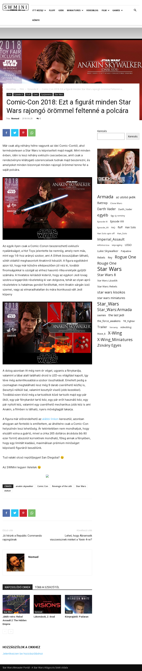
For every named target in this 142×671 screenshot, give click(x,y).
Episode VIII (117, 221)
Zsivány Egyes (109, 345)
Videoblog (92, 10)
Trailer (102, 327)
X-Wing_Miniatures (115, 339)
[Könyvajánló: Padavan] (78, 604)
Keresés (102, 131)
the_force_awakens (109, 321)
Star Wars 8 (106, 275)
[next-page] (11, 631)
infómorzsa (103, 245)
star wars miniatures (111, 298)
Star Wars (59, 94)
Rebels (101, 257)
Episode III (33, 89)
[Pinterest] (23, 132)
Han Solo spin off (106, 233)
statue (7, 490)
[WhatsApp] (32, 132)
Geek (61, 10)
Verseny (114, 327)
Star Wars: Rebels (107, 286)
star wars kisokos (111, 292)
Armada (105, 197)
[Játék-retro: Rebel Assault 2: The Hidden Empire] (16, 604)
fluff (120, 227)
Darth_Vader (125, 209)
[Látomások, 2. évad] (47, 604)
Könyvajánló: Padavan (76, 616)
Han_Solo (122, 233)
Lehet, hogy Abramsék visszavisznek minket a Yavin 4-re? (71, 537)
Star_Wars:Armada (114, 309)
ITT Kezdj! (37, 10)
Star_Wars (108, 304)
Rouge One (106, 263)
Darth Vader (106, 209)
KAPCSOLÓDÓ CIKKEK (17, 587)
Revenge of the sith (62, 486)
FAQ (113, 227)
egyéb (102, 215)
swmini (101, 315)
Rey (110, 257)
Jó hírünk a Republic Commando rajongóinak (22, 537)
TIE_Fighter (129, 321)
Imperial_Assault (111, 239)
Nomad (15, 118)
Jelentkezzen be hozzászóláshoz (23, 653)
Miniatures (74, 10)
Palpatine (126, 251)
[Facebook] (6, 132)
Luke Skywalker (107, 251)
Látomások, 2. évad (44, 616)
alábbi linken (50, 419)
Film (104, 10)
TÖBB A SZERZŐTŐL (47, 587)
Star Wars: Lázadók (107, 280)
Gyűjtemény (46, 94)
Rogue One (125, 257)
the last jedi (116, 315)
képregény (117, 245)
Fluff (52, 10)
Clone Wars (116, 203)
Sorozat (38, 612)
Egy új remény (118, 215)
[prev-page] (5, 631)
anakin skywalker (24, 486)
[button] (135, 10)
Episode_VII (103, 227)
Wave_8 (101, 333)
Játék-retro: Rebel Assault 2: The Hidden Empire (14, 620)
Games (116, 10)
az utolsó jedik (126, 197)
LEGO (128, 245)
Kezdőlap (11, 89)
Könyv (36, 20)
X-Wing (115, 333)
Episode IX (102, 221)
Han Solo (130, 227)
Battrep (102, 203)
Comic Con (42, 486)
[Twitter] (14, 132)
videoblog (125, 327)
